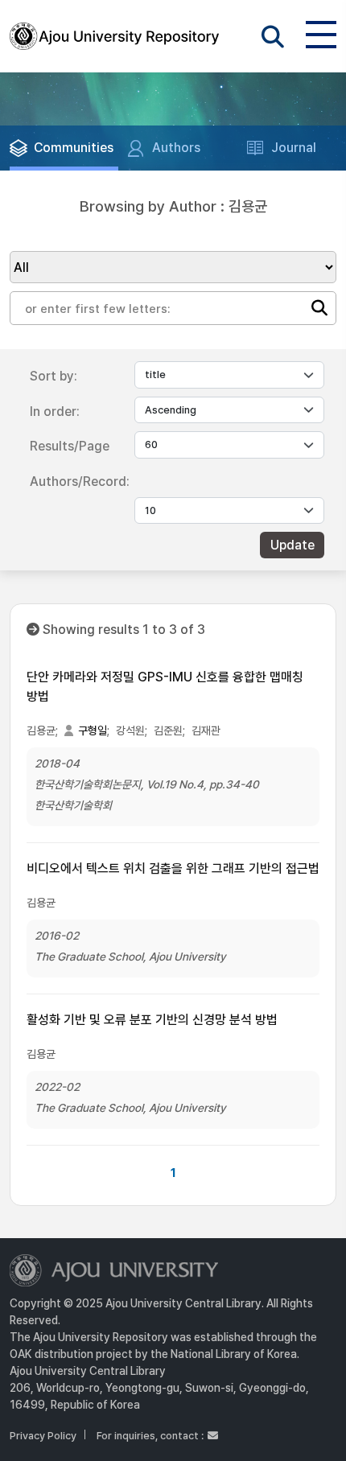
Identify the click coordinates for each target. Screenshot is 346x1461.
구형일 (92, 730)
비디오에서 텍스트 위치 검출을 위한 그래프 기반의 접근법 (173, 868)
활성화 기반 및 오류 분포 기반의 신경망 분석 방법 (152, 1019)
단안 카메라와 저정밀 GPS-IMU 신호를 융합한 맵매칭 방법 (165, 686)
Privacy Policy (43, 1436)
